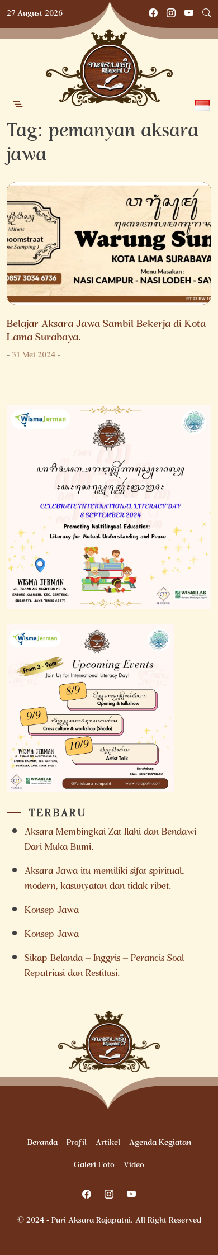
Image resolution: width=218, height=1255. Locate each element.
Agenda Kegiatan (160, 1143)
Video (134, 1165)
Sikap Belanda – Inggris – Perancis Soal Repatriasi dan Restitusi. (104, 966)
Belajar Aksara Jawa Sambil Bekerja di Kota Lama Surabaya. (106, 331)
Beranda (42, 1143)
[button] (18, 104)
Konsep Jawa (52, 911)
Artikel (108, 1143)
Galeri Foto (94, 1165)
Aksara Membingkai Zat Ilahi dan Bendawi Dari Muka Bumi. (110, 840)
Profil (77, 1143)
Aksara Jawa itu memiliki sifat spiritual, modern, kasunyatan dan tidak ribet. (104, 879)
